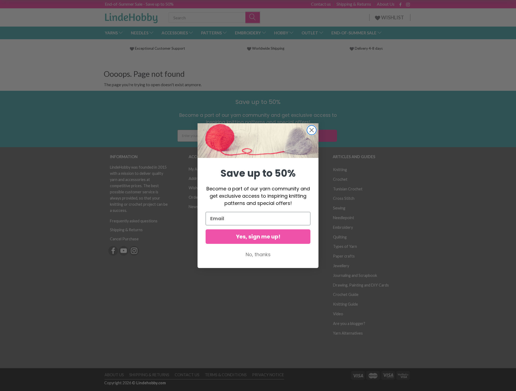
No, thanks (258, 254)
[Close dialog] (311, 130)
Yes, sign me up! (258, 236)
